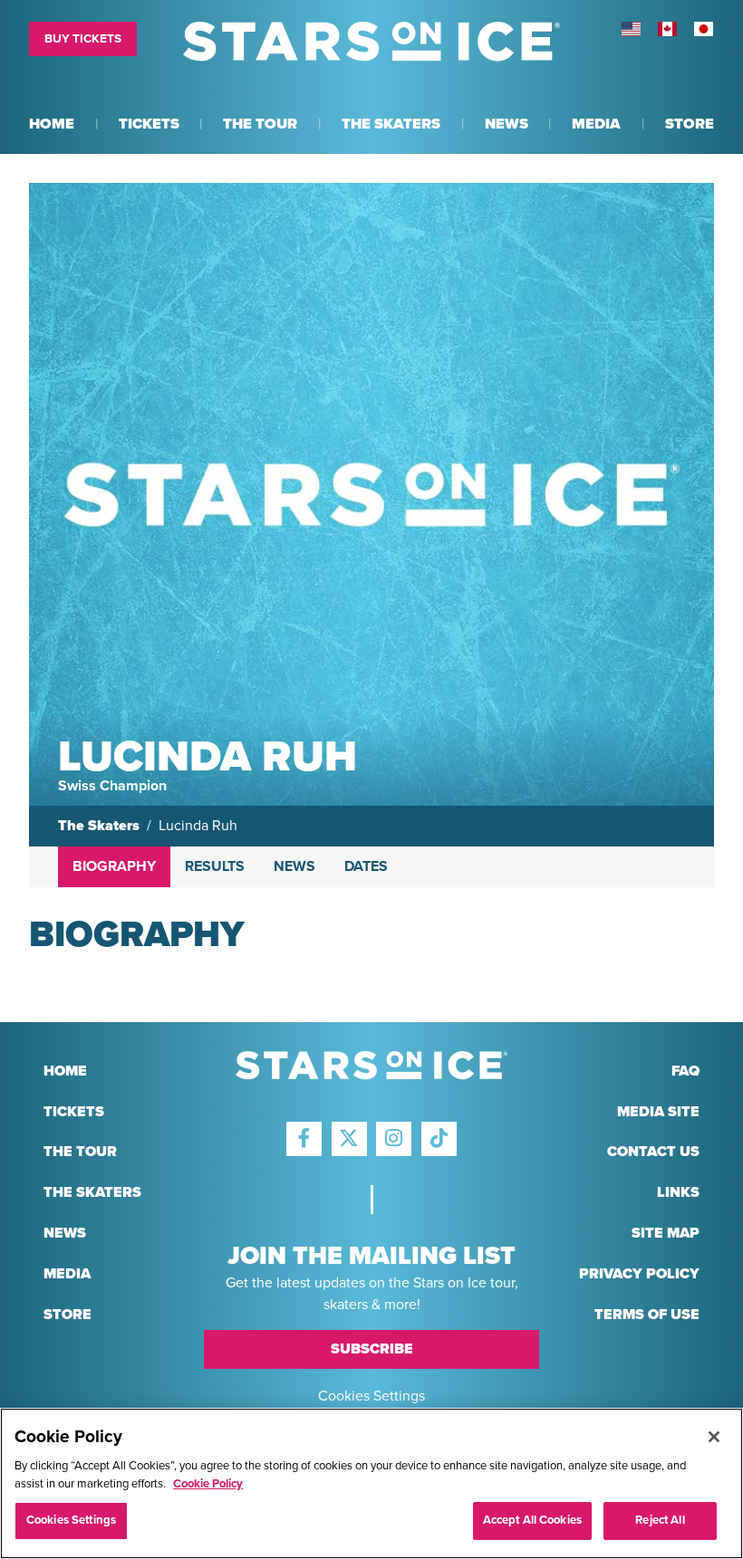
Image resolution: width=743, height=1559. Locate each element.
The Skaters (99, 826)
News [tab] (294, 866)
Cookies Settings (371, 1396)
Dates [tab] (366, 866)
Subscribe (372, 1349)
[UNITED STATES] (631, 29)
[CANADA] (667, 29)
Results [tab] (215, 866)
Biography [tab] (114, 866)
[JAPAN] (703, 29)
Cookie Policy (208, 1484)
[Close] (714, 1437)
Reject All (659, 1520)
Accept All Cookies (532, 1520)
